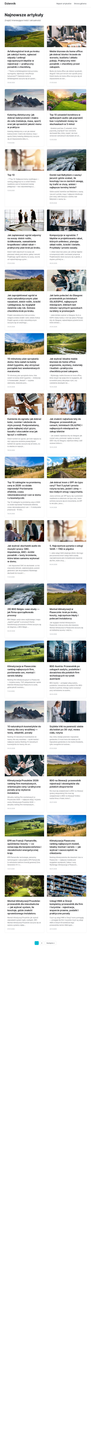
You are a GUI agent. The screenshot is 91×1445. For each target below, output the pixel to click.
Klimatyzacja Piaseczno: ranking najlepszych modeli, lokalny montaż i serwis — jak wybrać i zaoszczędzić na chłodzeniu (65, 847)
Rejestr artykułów (63, 3)
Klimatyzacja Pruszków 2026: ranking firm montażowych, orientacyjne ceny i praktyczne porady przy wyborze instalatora (24, 786)
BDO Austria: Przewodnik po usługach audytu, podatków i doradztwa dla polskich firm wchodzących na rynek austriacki (65, 672)
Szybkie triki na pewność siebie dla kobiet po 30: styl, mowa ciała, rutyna (66, 729)
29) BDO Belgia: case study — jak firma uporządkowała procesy (23, 612)
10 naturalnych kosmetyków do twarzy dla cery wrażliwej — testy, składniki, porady (24, 729)
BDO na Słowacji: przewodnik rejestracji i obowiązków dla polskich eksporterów (65, 783)
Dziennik (10, 3)
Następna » (50, 943)
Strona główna (80, 3)
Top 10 (11, 175)
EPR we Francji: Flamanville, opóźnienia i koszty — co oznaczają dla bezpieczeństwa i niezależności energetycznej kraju (24, 847)
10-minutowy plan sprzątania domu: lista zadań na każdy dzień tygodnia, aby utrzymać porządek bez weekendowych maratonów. (23, 365)
